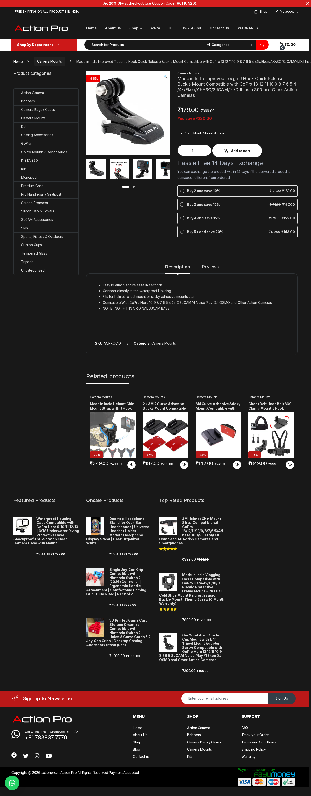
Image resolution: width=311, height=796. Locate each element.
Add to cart (240, 151)
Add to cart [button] (131, 465)
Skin (24, 228)
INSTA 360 (192, 28)
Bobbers (28, 101)
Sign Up (282, 698)
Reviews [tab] (210, 267)
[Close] (307, 3)
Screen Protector (34, 203)
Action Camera (32, 93)
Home (91, 28)
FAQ (245, 728)
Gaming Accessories (37, 135)
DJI (171, 28)
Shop (263, 11)
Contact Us (219, 28)
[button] (166, 77)
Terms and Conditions (259, 742)
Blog (136, 749)
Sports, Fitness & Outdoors (42, 236)
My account (289, 11)
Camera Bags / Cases (38, 109)
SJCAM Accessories (37, 219)
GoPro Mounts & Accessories (44, 152)
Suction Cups (31, 245)
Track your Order (255, 735)
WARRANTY (248, 28)
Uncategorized (33, 270)
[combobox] (144, 45)
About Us (113, 28)
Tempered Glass (34, 253)
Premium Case (32, 186)
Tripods (27, 262)
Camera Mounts (49, 61)
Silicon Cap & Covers (37, 211)
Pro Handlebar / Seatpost (41, 194)
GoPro (154, 28)
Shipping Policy (254, 749)
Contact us (141, 756)
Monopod (29, 177)
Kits (23, 169)
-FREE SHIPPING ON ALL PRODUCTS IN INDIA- (46, 11)
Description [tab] (177, 267)
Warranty (249, 756)
